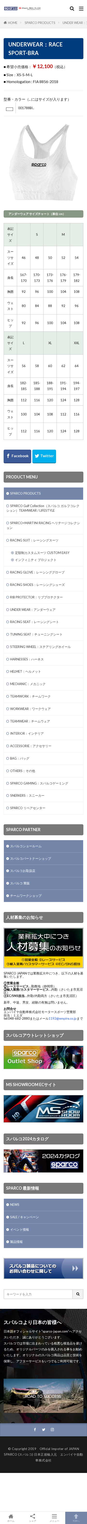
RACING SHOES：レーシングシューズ (37, 585)
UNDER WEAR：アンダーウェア (33, 610)
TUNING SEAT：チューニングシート (36, 634)
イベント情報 (19, 1229)
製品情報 (16, 1242)
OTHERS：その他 (22, 771)
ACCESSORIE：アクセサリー (30, 746)
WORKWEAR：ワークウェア (30, 709)
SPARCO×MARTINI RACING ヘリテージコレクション (43, 525)
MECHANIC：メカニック (28, 684)
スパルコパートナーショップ (30, 858)
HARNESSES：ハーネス (27, 659)
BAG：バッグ (19, 758)
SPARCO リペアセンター (27, 808)
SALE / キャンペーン (24, 1217)
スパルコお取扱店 (22, 871)
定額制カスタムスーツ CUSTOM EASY (42, 553)
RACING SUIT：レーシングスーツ (34, 540)
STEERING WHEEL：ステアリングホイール (40, 647)
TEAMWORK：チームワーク (30, 696)
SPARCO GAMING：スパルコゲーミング (39, 783)
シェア (32, 1520)
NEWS (14, 1204)
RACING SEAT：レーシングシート (34, 622)
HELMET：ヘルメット (25, 671)
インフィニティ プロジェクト (36, 560)
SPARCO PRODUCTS (40, 23)
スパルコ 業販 (20, 883)
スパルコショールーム (26, 846)
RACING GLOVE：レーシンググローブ (37, 572)
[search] (78, 1294)
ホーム (10, 1520)
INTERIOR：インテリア (27, 733)
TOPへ (76, 1520)
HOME (12, 23)
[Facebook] (17, 456)
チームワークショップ (26, 896)
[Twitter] (44, 456)
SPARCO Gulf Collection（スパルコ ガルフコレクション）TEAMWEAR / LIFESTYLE (43, 508)
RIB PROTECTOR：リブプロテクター (36, 597)
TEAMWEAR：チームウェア (30, 721)
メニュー (54, 1520)
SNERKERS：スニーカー (27, 795)
